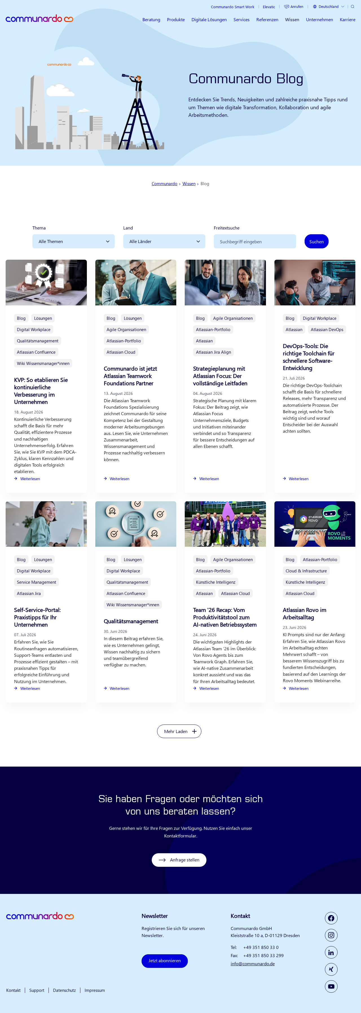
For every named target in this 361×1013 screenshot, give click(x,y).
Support (36, 990)
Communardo (164, 183)
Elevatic (269, 6)
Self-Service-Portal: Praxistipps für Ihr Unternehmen (37, 617)
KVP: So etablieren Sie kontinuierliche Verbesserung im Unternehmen (41, 390)
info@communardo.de (253, 963)
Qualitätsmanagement (131, 621)
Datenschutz (64, 990)
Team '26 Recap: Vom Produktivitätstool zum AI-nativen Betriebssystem (225, 617)
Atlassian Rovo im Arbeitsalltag (304, 613)
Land (128, 228)
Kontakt (13, 990)
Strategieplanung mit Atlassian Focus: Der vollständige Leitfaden (220, 375)
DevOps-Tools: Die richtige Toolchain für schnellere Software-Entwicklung (308, 356)
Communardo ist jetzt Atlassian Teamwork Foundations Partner (130, 375)
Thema (39, 228)
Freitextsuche (226, 228)
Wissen (188, 183)
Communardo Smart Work (232, 6)
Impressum (95, 990)
